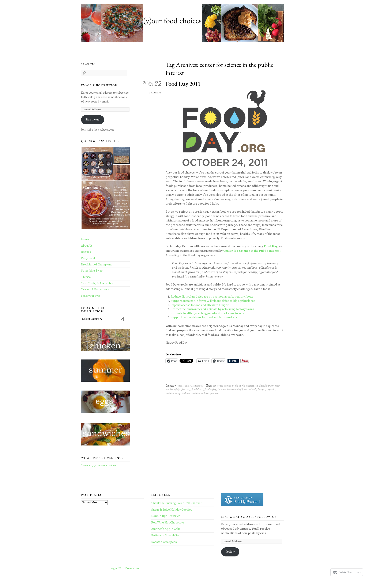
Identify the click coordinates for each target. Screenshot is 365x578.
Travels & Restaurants (95, 289)
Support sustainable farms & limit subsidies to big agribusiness (213, 301)
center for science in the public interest (233, 385)
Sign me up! (92, 119)
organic (271, 389)
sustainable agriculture (178, 393)
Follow (230, 552)
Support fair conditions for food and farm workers (204, 317)
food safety (210, 389)
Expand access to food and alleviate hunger (200, 305)
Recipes (86, 252)
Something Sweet (92, 270)
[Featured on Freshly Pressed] (242, 505)
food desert (197, 389)
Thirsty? (86, 277)
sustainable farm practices (205, 393)
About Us (87, 245)
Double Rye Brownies (165, 516)
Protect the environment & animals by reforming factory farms (212, 309)
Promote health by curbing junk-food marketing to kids (207, 313)
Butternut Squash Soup (166, 535)
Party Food (88, 258)
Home (85, 239)
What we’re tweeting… (102, 458)
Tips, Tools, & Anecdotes (190, 385)
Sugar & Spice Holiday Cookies (171, 510)
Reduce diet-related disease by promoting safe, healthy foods (212, 297)
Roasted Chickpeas (164, 542)
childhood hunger (264, 385)
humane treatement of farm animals (237, 389)
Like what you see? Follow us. (249, 517)
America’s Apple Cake (166, 529)
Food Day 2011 (183, 83)
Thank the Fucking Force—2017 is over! (177, 503)
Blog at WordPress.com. (124, 568)
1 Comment (155, 92)
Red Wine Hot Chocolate (167, 523)
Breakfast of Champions (96, 264)
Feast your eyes (91, 296)
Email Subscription (99, 85)
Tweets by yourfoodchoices (98, 465)
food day (186, 389)
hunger (261, 389)
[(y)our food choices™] (182, 24)
